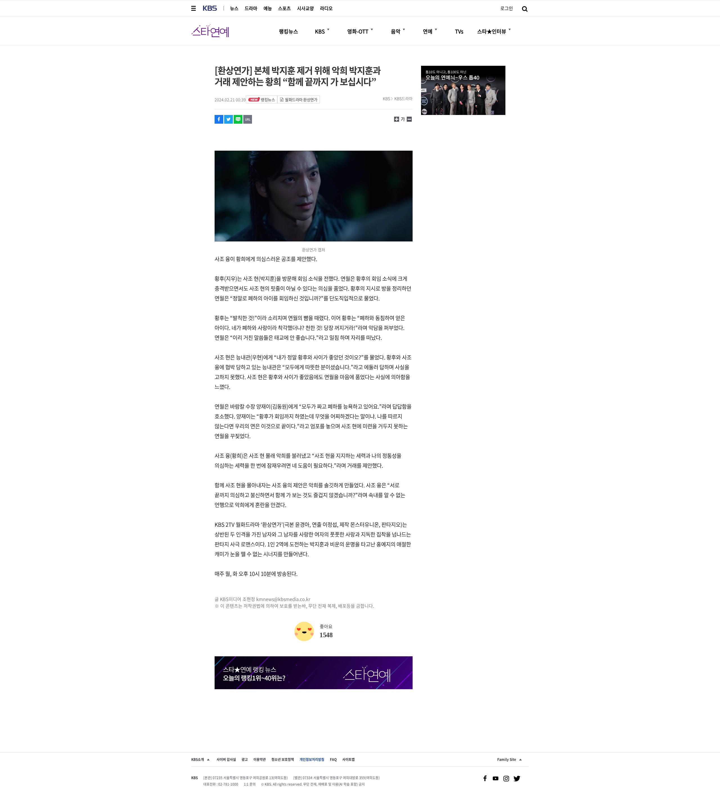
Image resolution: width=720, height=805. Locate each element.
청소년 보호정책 (282, 759)
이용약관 (259, 759)
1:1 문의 (250, 784)
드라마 (251, 8)
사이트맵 (348, 759)
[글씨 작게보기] (396, 119)
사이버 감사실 (226, 759)
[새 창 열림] (219, 119)
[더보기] (328, 29)
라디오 (326, 8)
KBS (386, 98)
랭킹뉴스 (268, 99)
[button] (194, 8)
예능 (268, 8)
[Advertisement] (314, 710)
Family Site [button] (506, 759)
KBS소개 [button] (197, 759)
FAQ (333, 759)
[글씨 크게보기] (409, 119)
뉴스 (234, 8)
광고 (245, 759)
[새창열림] (463, 91)
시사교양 (305, 8)
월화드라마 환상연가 (301, 99)
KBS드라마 (403, 98)
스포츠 (284, 8)
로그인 (506, 8)
